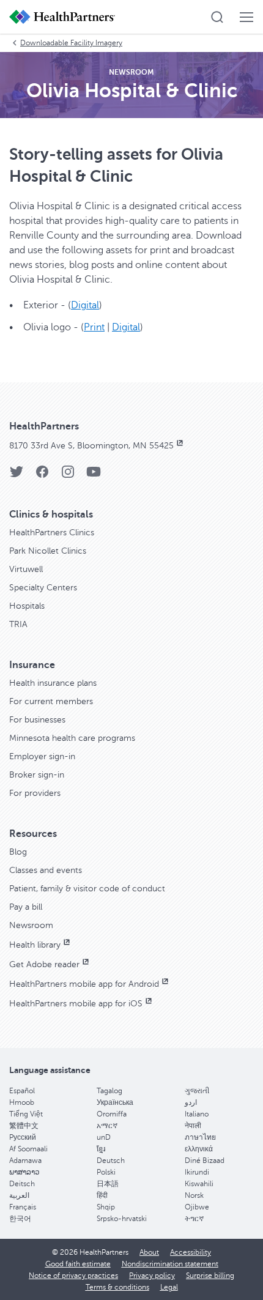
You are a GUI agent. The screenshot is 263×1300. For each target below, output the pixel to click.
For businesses (37, 719)
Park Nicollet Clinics (47, 550)
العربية (19, 1195)
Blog (18, 851)
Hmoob (21, 1102)
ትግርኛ (194, 1218)
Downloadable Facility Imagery (71, 43)
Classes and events (45, 870)
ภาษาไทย (200, 1137)
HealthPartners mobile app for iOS (76, 1003)
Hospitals (27, 606)
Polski (106, 1172)
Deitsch (22, 1183)
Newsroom (31, 925)
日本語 (108, 1183)
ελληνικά (199, 1149)
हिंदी (102, 1195)
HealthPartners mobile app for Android (84, 984)
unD (104, 1137)
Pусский (22, 1137)
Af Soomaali (28, 1149)
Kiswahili (199, 1183)
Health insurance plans (53, 683)
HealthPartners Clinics (51, 532)
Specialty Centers (43, 587)
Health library (35, 944)
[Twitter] (16, 475)
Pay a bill (25, 907)
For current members (51, 701)
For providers (35, 793)
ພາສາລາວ (24, 1172)
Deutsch (111, 1160)
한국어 (20, 1218)
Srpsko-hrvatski (122, 1218)
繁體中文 (24, 1125)
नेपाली (193, 1125)
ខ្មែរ (101, 1149)
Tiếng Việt (26, 1114)
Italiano (197, 1114)
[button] (217, 17)
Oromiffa (112, 1114)
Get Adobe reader (44, 964)
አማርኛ (107, 1125)
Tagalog (109, 1090)
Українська (115, 1102)
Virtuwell (26, 569)
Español (22, 1090)
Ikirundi (197, 1172)
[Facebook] (42, 475)
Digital (85, 305)
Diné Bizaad (204, 1160)
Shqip (106, 1207)
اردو (191, 1102)
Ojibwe (197, 1207)
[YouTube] (93, 475)
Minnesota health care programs (72, 738)
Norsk (194, 1195)
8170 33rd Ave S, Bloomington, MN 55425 (91, 445)
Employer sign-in (42, 756)
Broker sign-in (36, 774)
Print (94, 327)
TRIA (18, 624)
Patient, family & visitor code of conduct (87, 888)
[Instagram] (68, 475)
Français (22, 1207)
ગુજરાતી (197, 1090)
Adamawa (25, 1160)
